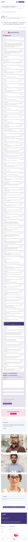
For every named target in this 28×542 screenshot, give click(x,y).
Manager (14, 471)
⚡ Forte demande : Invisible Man (8, 6)
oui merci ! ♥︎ (13, 413)
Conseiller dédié (14, 451)
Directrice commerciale (14, 491)
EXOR (3, 2)
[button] (16, 2)
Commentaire (5, 379)
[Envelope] (24, 27)
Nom (3, 389)
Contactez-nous (21, 27)
